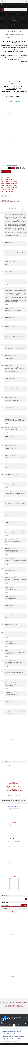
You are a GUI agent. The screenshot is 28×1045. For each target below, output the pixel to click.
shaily (6, 1002)
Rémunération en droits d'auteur (10, 1005)
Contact (10, 1003)
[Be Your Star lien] (14, 114)
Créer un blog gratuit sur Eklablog (21, 1002)
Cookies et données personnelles (10, 1006)
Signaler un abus (16, 1003)
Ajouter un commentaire (11, 208)
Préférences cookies (20, 1006)
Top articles (6, 1003)
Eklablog (21, 1000)
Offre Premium (19, 1005)
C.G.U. (21, 1003)
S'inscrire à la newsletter (5, 171)
